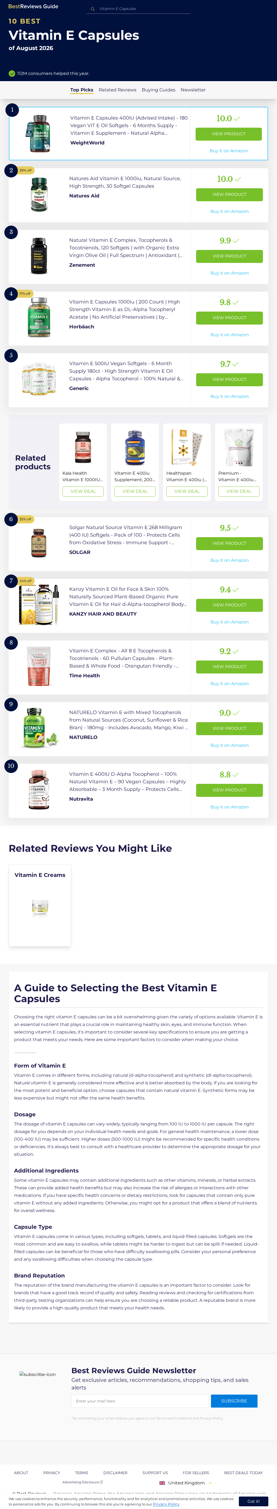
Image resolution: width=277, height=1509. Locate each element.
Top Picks (81, 90)
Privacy (51, 1472)
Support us (155, 1472)
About (21, 1472)
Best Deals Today (243, 1472)
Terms (81, 1472)
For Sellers (196, 1472)
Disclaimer (115, 1472)
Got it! (254, 1501)
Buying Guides (158, 90)
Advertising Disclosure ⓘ (82, 1482)
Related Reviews (117, 90)
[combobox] (138, 9)
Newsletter (193, 90)
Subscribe (234, 1401)
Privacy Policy (166, 1504)
